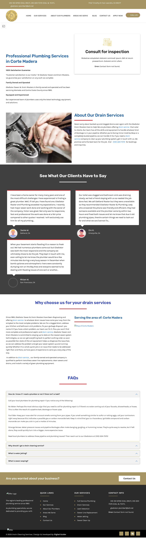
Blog (94, 16)
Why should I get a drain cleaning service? (26, 446)
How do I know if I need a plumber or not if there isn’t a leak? (34, 394)
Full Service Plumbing (86, 501)
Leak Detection (83, 509)
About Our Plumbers (60, 16)
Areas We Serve (80, 16)
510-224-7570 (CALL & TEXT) (42, 3)
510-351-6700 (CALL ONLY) (19, 3)
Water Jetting (82, 516)
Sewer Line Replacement (87, 513)
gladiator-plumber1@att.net (22, 6)
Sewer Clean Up (83, 520)
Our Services (40, 16)
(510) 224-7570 (119, 142)
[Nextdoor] (132, 534)
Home (28, 16)
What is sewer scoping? (18, 461)
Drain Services (83, 505)
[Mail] (138, 534)
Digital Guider (60, 534)
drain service (124, 127)
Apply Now (118, 16)
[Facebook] (121, 534)
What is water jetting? (17, 453)
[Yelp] (127, 534)
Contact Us (105, 16)
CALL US (134, 15)
